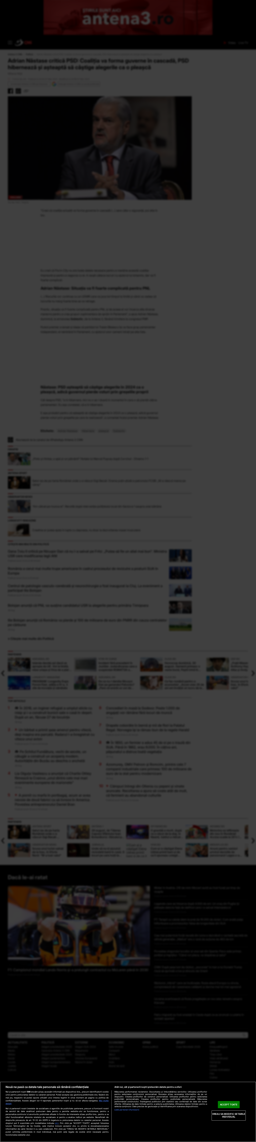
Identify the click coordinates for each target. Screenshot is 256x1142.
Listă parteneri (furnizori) (126, 1110)
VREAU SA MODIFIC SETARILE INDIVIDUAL (228, 1115)
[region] (128, 1112)
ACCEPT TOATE (229, 1104)
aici (57, 1123)
